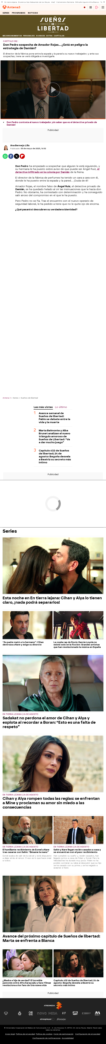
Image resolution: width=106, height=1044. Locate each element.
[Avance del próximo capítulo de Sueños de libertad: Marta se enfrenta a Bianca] (53, 904)
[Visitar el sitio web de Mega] (53, 1013)
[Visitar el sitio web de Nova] (41, 1013)
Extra (49, 36)
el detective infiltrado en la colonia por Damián (57, 170)
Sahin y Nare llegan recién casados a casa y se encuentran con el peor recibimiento (77, 850)
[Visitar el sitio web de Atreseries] (64, 1013)
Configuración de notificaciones (46, 1038)
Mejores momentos (12, 36)
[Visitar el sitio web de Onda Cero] (75, 1013)
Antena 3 (7, 398)
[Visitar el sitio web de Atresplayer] (47, 1019)
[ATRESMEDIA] (53, 1005)
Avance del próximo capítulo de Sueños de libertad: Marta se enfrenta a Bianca (51, 938)
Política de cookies (44, 1034)
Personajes (29, 36)
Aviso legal (10, 1034)
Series (6, 13)
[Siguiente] (104, 2)
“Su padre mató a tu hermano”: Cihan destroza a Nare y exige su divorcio (23, 643)
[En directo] (84, 7)
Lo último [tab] (61, 407)
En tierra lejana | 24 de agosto (20, 714)
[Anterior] (2, 2)
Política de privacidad (25, 1034)
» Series (14, 398)
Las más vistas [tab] (43, 407)
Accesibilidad (68, 1038)
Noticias (33, 13)
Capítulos (59, 36)
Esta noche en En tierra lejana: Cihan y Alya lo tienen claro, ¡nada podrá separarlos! (52, 600)
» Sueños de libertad (28, 398)
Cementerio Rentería (65, 2)
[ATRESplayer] (97, 7)
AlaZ (53, 2)
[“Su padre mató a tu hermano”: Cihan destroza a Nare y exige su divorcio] (27, 625)
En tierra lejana (11, 2)
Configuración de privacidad (87, 1034)
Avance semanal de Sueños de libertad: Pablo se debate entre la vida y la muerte (54, 418)
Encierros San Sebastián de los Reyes (34, 2)
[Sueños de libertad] (53, 32)
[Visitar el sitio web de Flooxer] (61, 1019)
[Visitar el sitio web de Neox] (30, 1013)
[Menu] (103, 7)
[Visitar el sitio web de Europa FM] (86, 1013)
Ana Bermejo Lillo (20, 145)
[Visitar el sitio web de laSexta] (19, 1013)
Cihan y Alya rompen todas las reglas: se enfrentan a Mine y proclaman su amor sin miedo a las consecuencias (51, 802)
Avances (40, 36)
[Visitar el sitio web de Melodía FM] (97, 1013)
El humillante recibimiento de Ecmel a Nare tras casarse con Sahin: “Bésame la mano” (26, 850)
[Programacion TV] (91, 7)
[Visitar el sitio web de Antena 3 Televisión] (8, 1013)
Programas (18, 13)
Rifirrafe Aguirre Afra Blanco (87, 2)
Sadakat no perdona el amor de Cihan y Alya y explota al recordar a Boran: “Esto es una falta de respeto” (49, 722)
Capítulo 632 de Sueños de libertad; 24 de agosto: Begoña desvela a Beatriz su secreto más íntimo (55, 456)
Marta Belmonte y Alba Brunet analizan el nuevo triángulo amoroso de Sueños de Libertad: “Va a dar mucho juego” (54, 436)
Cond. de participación (63, 1034)
